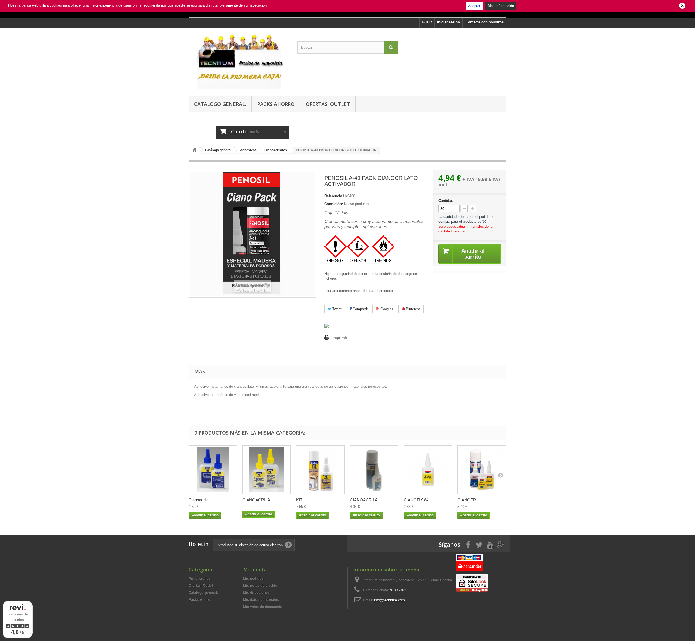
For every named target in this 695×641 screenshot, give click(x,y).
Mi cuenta (255, 569)
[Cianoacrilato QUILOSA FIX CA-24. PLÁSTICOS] (213, 469)
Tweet (336, 309)
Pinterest (412, 309)
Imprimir (340, 338)
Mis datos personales (261, 600)
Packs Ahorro (276, 104)
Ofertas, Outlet (328, 104)
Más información (501, 6)
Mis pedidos (253, 578)
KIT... (300, 500)
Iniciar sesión (448, 22)
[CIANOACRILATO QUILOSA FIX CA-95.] (266, 469)
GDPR (427, 22)
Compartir (360, 309)
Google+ (386, 309)
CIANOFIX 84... (418, 500)
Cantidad (445, 201)
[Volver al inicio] (194, 150)
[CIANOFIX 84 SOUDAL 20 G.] (428, 469)
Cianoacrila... (200, 500)
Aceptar (474, 6)
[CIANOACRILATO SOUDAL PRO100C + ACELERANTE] (374, 469)
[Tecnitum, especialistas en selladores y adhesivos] (239, 61)
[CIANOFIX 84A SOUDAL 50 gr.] (481, 469)
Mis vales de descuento (262, 607)
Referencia (333, 196)
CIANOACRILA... (257, 500)
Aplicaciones (199, 578)
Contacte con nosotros (485, 22)
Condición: (333, 204)
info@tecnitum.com (389, 600)
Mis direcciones (256, 592)
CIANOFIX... (468, 500)
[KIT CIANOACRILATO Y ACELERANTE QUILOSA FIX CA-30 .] (320, 469)
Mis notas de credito (260, 585)
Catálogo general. (220, 104)
